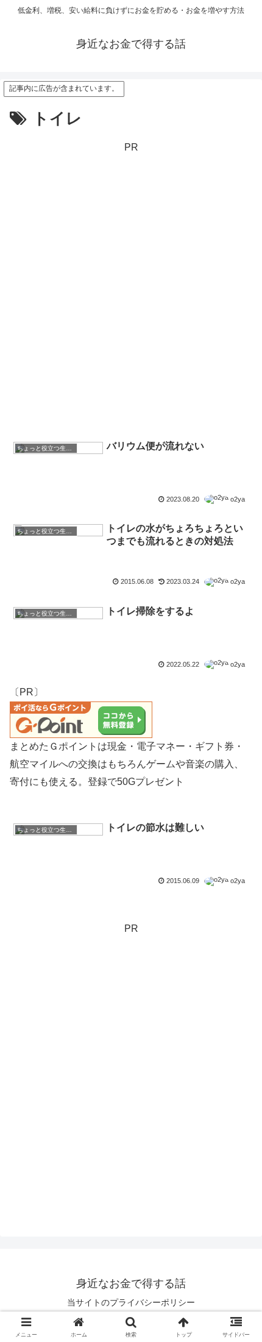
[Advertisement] (131, 288)
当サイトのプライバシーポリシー (131, 1302)
